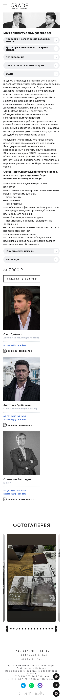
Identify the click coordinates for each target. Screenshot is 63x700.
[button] (11, 628)
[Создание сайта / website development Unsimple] (31, 693)
